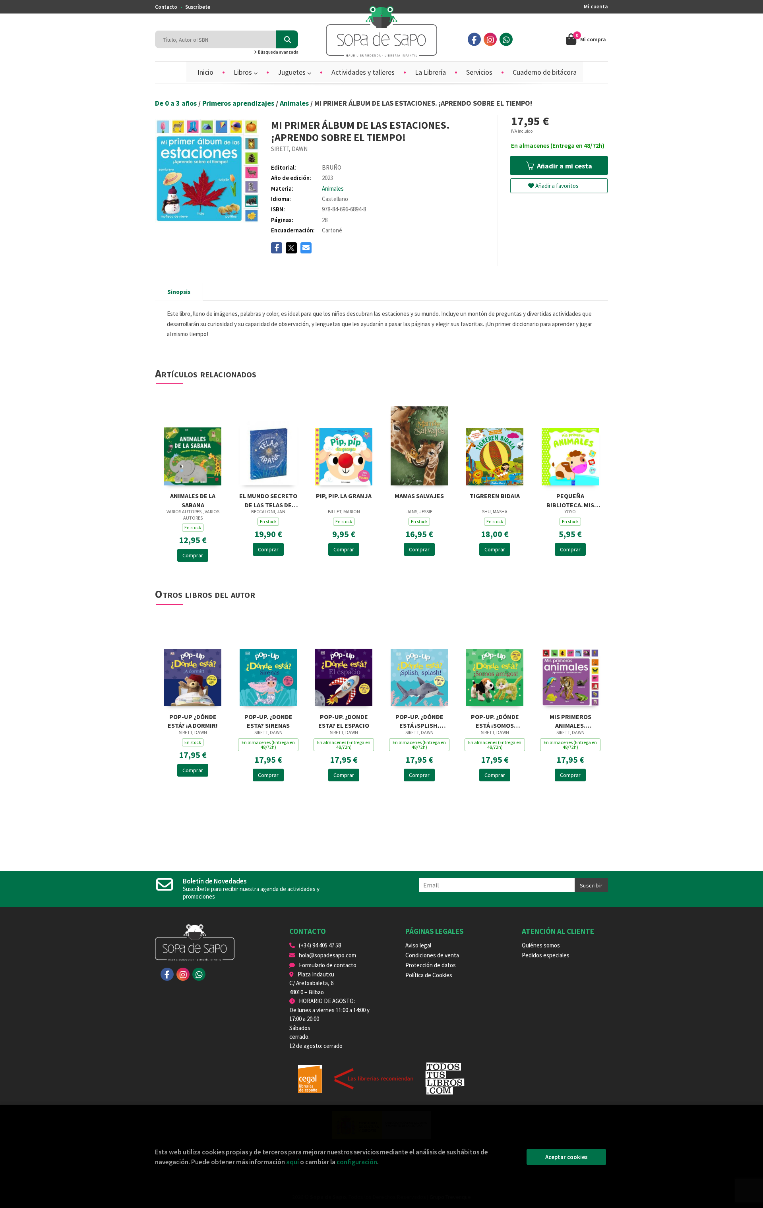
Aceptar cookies (566, 1157)
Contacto (166, 7)
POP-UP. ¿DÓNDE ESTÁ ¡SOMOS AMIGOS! (495, 720)
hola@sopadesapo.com (327, 955)
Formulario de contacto (327, 965)
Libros (244, 72)
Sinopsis (178, 292)
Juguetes (292, 72)
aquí (292, 1162)
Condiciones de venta (432, 955)
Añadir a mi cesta (563, 165)
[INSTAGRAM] (490, 39)
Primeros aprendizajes (239, 103)
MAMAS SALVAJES (419, 496)
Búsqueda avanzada (277, 52)
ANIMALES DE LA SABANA (192, 499)
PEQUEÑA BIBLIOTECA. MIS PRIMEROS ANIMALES (570, 499)
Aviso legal (418, 945)
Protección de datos (430, 965)
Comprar (192, 555)
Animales (295, 103)
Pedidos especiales (545, 955)
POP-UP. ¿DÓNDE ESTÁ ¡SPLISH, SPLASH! (419, 720)
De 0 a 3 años (176, 103)
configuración (357, 1162)
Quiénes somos (541, 945)
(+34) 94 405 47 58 (320, 945)
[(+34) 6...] (506, 39)
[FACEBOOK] (474, 39)
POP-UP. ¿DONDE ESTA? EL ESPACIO (343, 720)
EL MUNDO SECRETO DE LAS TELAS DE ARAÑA (268, 499)
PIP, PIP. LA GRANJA (344, 496)
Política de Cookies (428, 975)
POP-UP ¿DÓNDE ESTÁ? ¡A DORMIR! (193, 720)
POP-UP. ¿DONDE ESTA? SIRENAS (268, 720)
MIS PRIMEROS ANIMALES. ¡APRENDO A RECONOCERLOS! (570, 720)
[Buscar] (287, 39)
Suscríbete (197, 7)
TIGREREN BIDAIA (495, 496)
